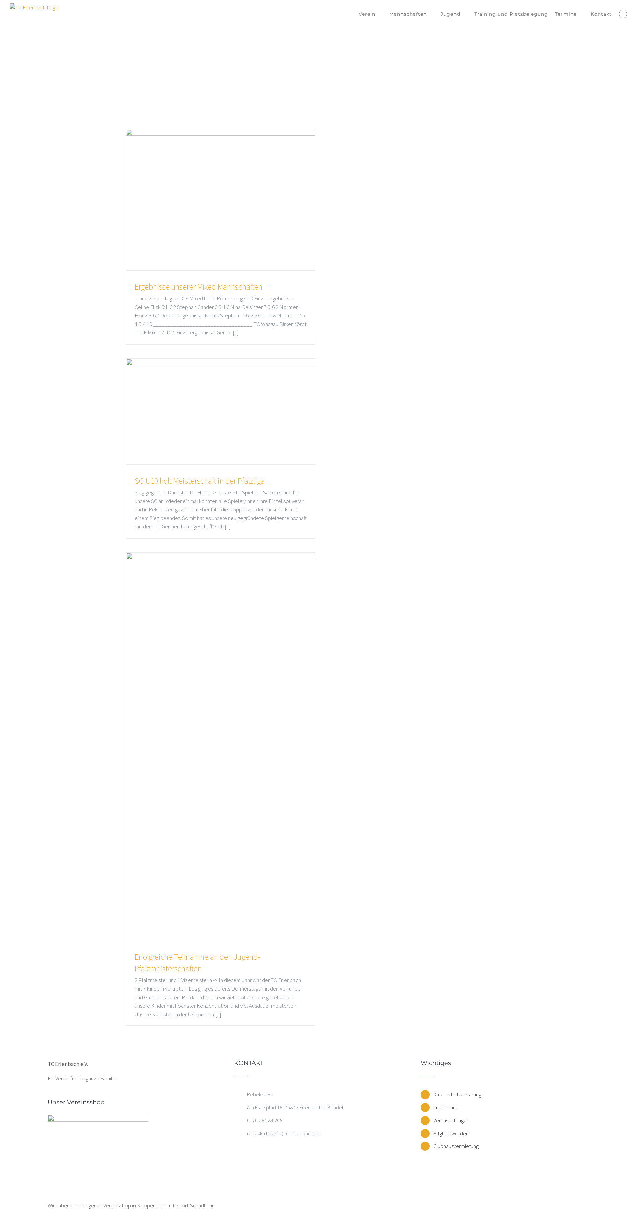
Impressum (445, 1107)
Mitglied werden (451, 1133)
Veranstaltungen (451, 1120)
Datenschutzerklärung (457, 1094)
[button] (623, 14)
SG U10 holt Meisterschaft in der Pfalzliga (200, 480)
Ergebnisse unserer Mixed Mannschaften (198, 286)
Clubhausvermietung (456, 1146)
